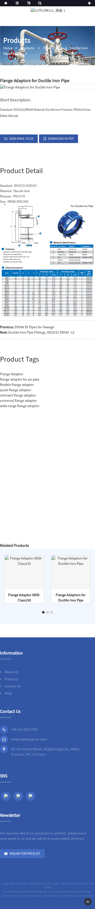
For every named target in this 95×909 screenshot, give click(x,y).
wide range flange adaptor (20, 406)
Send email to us (21, 139)
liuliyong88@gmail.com (29, 739)
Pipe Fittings (52, 48)
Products (27, 48)
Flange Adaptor (11, 374)
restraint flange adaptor (18, 395)
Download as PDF (61, 139)
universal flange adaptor (18, 400)
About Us (11, 672)
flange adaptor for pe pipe (19, 379)
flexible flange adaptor (17, 384)
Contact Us (13, 686)
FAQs (8, 693)
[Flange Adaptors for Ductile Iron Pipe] (70, 560)
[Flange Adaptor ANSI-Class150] (24, 560)
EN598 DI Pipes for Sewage (34, 327)
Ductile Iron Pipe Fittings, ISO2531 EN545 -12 (41, 332)
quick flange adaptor (15, 390)
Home (7, 48)
